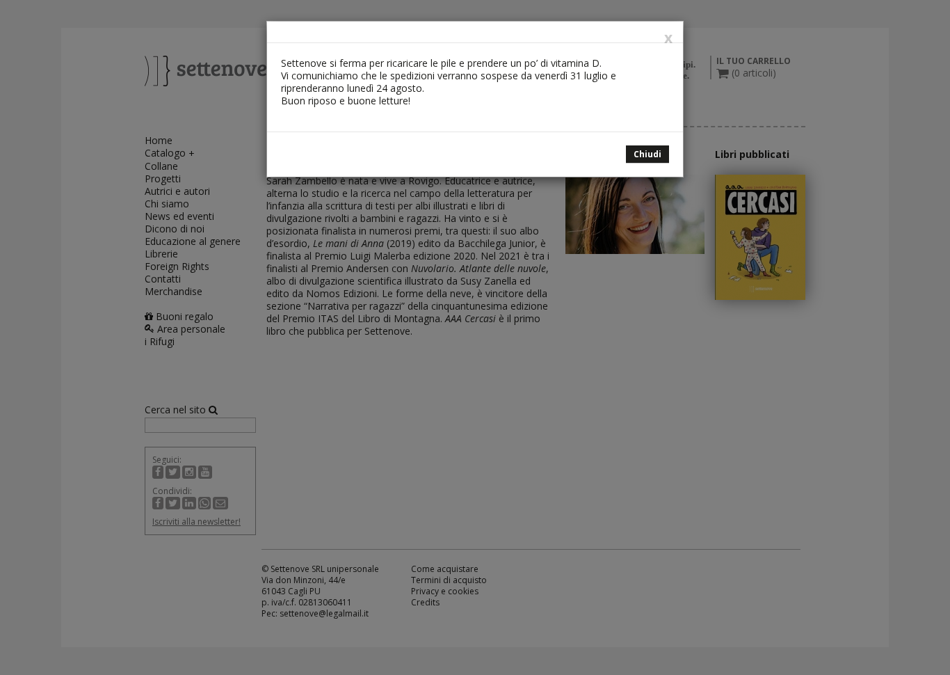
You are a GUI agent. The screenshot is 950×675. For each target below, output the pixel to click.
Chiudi (647, 154)
